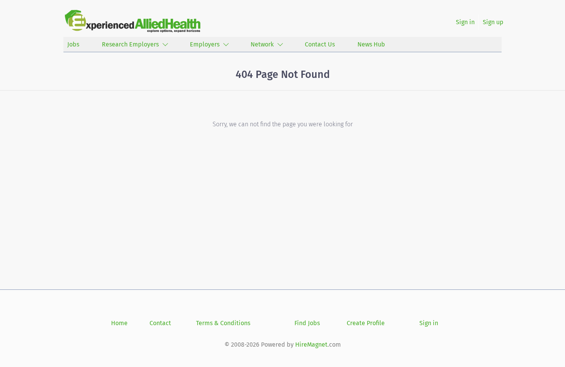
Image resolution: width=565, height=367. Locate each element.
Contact (160, 323)
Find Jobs (307, 323)
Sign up (493, 22)
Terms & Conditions (223, 323)
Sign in (465, 22)
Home (119, 323)
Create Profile (366, 323)
